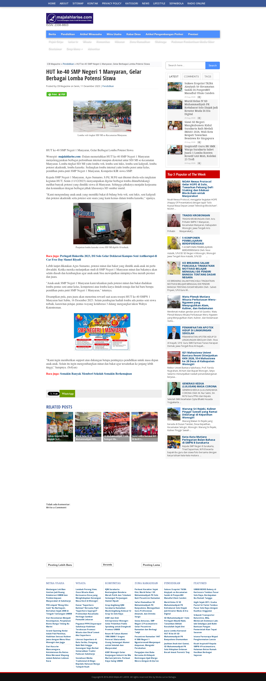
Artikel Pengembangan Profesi (164, 34)
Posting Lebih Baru (60, 564)
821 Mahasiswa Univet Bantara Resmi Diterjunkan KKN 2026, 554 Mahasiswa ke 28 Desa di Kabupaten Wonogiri (200, 358)
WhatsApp (68, 393)
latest (174, 76)
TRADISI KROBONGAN (196, 215)
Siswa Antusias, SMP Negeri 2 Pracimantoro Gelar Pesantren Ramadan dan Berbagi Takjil (146, 627)
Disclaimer (55, 48)
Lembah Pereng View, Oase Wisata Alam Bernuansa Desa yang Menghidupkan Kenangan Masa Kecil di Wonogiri (88, 595)
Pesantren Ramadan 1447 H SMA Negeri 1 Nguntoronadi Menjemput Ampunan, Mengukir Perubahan (147, 642)
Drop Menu (75, 48)
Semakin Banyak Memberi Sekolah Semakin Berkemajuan (96, 373)
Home (52, 3)
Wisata (87, 41)
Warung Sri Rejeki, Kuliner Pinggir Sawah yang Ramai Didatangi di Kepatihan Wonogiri (199, 413)
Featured (200, 583)
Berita (52, 34)
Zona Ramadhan (140, 41)
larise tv (73, 41)
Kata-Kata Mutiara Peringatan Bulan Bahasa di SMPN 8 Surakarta (198, 439)
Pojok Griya (56, 41)
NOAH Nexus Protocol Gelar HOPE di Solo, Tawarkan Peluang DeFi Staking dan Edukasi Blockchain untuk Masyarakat (197, 189)
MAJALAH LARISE (121, 677)
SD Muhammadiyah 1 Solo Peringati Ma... (116, 438)
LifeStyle (159, 3)
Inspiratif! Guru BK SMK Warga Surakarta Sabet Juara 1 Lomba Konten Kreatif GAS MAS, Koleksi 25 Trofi (200, 153)
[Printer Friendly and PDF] (56, 95)
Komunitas (103, 41)
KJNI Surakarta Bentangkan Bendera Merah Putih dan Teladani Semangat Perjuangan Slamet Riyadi (118, 595)
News (145, 3)
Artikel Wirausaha (91, 34)
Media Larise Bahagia (166, 677)
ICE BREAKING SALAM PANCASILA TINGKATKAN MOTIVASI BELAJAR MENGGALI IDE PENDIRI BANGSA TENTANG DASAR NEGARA (199, 270)
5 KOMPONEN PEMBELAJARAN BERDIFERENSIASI (193, 240)
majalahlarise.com (69, 156)
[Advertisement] (177, 18)
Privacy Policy (111, 3)
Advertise (94, 48)
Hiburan (119, 41)
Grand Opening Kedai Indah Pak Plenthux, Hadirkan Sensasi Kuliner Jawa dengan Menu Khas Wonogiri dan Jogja (58, 636)
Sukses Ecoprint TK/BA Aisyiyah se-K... (58, 438)
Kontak (92, 3)
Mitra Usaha (114, 34)
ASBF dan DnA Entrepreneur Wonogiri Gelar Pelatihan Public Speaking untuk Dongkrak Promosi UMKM (118, 624)
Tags (207, 76)
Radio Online (196, 3)
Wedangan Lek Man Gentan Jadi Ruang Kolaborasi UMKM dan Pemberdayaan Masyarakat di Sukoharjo (58, 595)
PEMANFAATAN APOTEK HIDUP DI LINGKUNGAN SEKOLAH (197, 330)
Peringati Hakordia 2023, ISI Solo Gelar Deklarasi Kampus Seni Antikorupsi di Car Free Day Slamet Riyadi (101, 257)
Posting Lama (151, 564)
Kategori (131, 3)
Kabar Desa (133, 34)
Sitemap (78, 3)
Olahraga (160, 41)
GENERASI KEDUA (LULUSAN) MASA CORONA (199, 385)
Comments (191, 76)
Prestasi (193, 34)
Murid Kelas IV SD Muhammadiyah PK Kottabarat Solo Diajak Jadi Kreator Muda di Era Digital (201, 108)
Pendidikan (68, 34)
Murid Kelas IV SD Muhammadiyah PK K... (86, 438)
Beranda (107, 564)
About (64, 3)
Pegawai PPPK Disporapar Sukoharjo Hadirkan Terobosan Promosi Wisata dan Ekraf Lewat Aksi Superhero (89, 629)
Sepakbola (176, 3)
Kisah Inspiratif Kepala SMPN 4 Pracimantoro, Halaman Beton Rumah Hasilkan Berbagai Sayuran (205, 649)
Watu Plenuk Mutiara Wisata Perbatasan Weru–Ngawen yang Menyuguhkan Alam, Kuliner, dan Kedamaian (199, 302)
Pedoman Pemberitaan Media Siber (192, 41)
